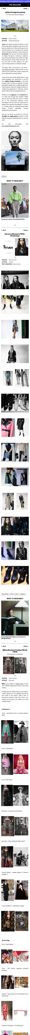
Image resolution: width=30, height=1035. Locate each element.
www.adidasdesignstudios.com (10, 126)
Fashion (4, 38)
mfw (16, 594)
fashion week (19, 684)
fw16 (12, 594)
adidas (4, 44)
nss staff (11, 262)
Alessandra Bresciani (14, 40)
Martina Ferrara (17, 264)
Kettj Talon (11, 680)
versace (22, 594)
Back (4, 8)
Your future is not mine (8, 69)
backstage (5, 594)
